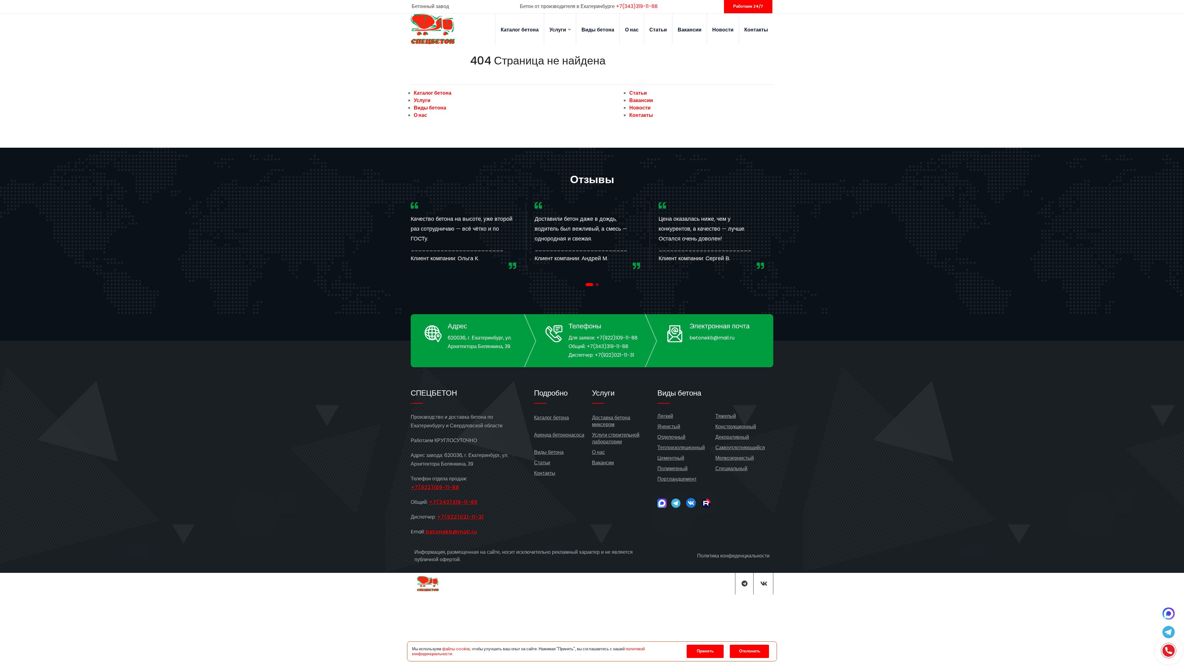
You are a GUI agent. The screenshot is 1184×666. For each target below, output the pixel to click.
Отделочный (671, 437)
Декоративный (732, 437)
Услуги (558, 29)
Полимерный (672, 468)
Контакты (756, 29)
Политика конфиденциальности (733, 555)
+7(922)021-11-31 (614, 355)
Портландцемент (677, 479)
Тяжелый (725, 416)
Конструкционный (735, 426)
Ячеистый (668, 426)
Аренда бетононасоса (559, 434)
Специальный (731, 468)
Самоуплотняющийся (740, 447)
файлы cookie (456, 649)
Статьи (658, 29)
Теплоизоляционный (681, 447)
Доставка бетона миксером (611, 421)
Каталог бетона (520, 29)
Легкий (665, 416)
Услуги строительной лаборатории (615, 438)
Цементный (670, 458)
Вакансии (689, 29)
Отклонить (749, 651)
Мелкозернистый (734, 458)
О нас (632, 29)
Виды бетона (598, 29)
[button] (589, 284)
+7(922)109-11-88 (617, 337)
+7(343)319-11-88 (637, 6)
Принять (705, 651)
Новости (723, 29)
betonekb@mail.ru (711, 337)
